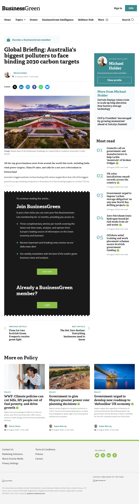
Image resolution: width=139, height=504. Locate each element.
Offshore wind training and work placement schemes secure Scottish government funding (118, 243)
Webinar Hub (86, 19)
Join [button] (131, 8)
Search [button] (126, 19)
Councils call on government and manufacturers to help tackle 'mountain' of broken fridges (119, 156)
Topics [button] (19, 19)
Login (47, 305)
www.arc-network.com (36, 493)
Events (34, 19)
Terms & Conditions (45, 449)
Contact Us (7, 449)
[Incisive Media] (7, 480)
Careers (39, 458)
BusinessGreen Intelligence (57, 19)
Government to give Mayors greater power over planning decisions (69, 400)
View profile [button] (114, 80)
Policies (39, 454)
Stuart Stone (14, 426)
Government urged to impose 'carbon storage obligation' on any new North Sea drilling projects (119, 199)
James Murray (60, 426)
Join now (47, 271)
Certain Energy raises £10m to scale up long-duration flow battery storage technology (113, 104)
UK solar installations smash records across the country (118, 178)
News (7, 19)
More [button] (101, 19)
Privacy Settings (10, 463)
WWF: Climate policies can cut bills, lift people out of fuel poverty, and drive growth (23, 402)
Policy (7, 392)
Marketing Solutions (12, 454)
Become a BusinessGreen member (31, 39)
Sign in (118, 8)
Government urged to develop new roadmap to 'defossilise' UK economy (112, 400)
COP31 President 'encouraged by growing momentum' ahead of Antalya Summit (114, 121)
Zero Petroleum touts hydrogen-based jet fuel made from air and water (119, 220)
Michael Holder (20, 73)
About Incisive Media (12, 458)
